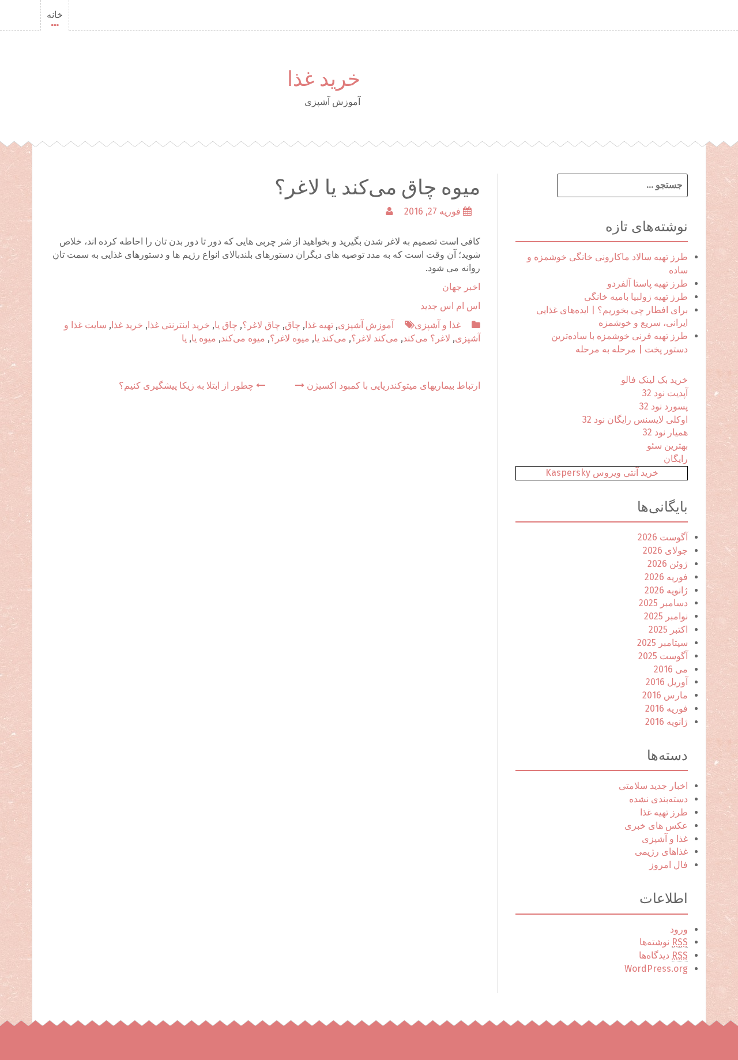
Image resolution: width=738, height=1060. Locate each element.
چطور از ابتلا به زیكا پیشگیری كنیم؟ (187, 385)
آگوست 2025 (663, 656)
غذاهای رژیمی (661, 851)
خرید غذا (323, 76)
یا (184, 338)
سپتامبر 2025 (662, 642)
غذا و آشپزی (438, 324)
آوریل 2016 (667, 681)
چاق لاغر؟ (261, 324)
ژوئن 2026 (667, 563)
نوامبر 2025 (666, 616)
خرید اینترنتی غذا (179, 324)
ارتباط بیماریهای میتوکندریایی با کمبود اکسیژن (392, 385)
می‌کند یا (330, 338)
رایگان (676, 458)
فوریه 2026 (666, 577)
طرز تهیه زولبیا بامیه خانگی (636, 296)
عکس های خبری (656, 825)
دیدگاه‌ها (663, 955)
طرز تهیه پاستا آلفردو (647, 283)
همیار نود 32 (665, 432)
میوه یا (203, 338)
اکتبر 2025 (668, 629)
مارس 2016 (665, 695)
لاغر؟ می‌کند (426, 338)
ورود (679, 929)
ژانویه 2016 (666, 721)
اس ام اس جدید (450, 305)
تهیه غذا (319, 324)
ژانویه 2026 (666, 590)
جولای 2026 (665, 550)
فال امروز (668, 864)
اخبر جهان (461, 286)
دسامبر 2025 (663, 602)
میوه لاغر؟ (290, 338)
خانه (55, 14)
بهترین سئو (667, 445)
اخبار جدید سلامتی (653, 785)
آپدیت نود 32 (665, 393)
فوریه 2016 (666, 708)
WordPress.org (656, 968)
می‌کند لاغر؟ (374, 338)
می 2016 (671, 669)
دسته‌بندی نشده (658, 799)
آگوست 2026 (663, 537)
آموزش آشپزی (366, 324)
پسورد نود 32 (663, 406)
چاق (292, 324)
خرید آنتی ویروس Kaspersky (601, 472)
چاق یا (226, 324)
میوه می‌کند (243, 338)
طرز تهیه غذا (664, 812)
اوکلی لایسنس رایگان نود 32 (635, 419)
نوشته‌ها (663, 942)
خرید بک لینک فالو (654, 379)
